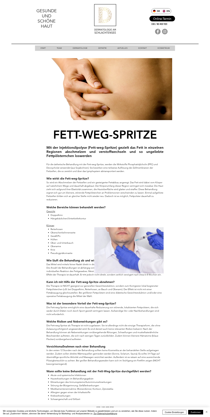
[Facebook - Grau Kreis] (158, 31)
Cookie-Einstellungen (174, 412)
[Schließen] (206, 412)
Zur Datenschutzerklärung (105, 413)
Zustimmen (196, 412)
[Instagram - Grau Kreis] (165, 31)
